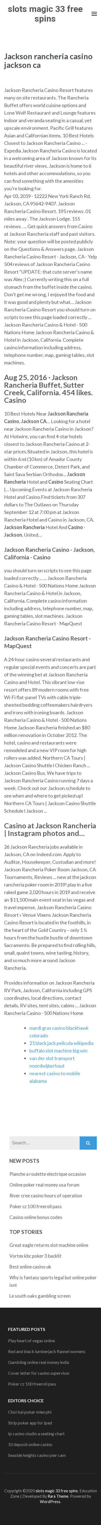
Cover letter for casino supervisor (39, 1373)
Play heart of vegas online (31, 1340)
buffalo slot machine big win (58, 1051)
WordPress (50, 1501)
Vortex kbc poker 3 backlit (35, 1256)
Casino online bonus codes (35, 1217)
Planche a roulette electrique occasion (47, 1174)
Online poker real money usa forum (44, 1185)
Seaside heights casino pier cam (37, 1455)
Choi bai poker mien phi (29, 1411)
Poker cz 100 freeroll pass (35, 1206)
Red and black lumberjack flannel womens (46, 1351)
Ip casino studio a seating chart (36, 1433)
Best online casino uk (30, 1267)
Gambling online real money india (38, 1362)
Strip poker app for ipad (30, 1422)
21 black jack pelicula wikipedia (61, 1043)
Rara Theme (58, 1496)
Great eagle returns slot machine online (48, 1245)
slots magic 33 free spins (45, 14)
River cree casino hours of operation (45, 1195)
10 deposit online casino (30, 1444)
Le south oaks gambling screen (40, 1296)
